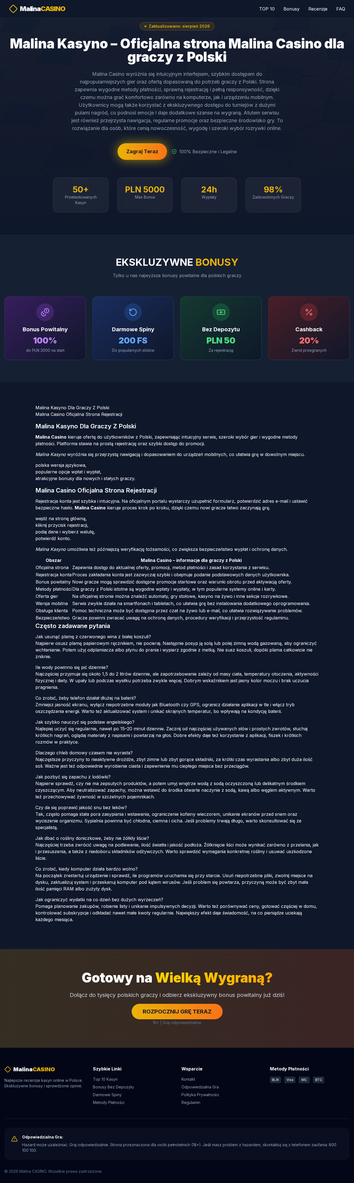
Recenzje (317, 9)
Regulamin (190, 1102)
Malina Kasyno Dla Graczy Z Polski (72, 407)
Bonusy (291, 9)
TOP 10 (267, 9)
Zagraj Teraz (142, 151)
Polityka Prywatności (200, 1094)
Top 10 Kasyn (105, 1079)
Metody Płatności (108, 1102)
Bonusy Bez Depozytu (113, 1087)
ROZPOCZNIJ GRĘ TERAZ (177, 1011)
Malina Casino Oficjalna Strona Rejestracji (78, 414)
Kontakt (188, 1079)
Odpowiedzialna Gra (200, 1087)
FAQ (340, 9)
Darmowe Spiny (107, 1094)
